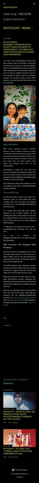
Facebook (22, 297)
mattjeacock (24, 473)
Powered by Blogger (21, 470)
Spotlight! (11, 28)
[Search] (34, 3)
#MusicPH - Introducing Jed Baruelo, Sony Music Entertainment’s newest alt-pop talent (19, 415)
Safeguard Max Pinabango (15, 300)
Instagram (32, 297)
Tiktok (15, 297)
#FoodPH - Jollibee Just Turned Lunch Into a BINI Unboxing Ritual (17, 451)
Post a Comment (13, 422)
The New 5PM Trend (11, 193)
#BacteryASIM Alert (10, 144)
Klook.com (8, 383)
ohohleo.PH (10, 7)
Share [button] (5, 318)
